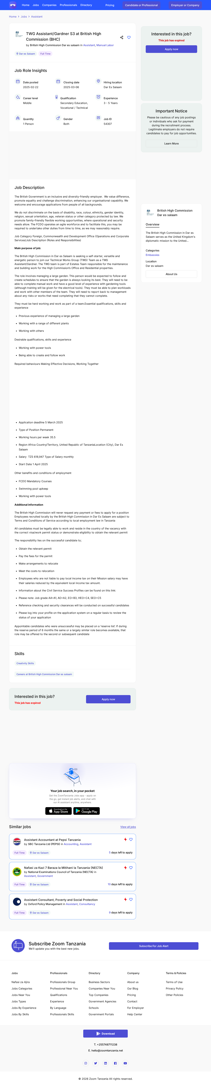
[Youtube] (125, 1063)
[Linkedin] (105, 1063)
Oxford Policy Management (45, 904)
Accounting (71, 844)
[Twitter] (95, 1063)
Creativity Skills (25, 663)
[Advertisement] (72, 154)
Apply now (108, 699)
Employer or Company (185, 5)
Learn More (171, 143)
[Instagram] (85, 1063)
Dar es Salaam (27, 53)
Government (45, 876)
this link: (111, 590)
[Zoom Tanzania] (12, 4)
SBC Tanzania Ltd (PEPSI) (44, 844)
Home (12, 16)
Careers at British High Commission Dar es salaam (44, 674)
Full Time (45, 53)
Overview (152, 224)
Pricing (110, 5)
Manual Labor (105, 45)
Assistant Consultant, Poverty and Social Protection (61, 900)
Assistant (37, 16)
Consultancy (87, 904)
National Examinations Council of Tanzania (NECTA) (60, 872)
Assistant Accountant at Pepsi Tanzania (52, 840)
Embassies (152, 255)
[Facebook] (115, 1063)
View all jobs (128, 826)
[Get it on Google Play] (86, 811)
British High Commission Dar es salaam (54, 45)
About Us (171, 274)
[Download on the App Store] (58, 811)
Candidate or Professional (141, 5)
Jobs (24, 16)
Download (108, 1033)
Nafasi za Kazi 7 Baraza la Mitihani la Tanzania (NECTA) (63, 867)
